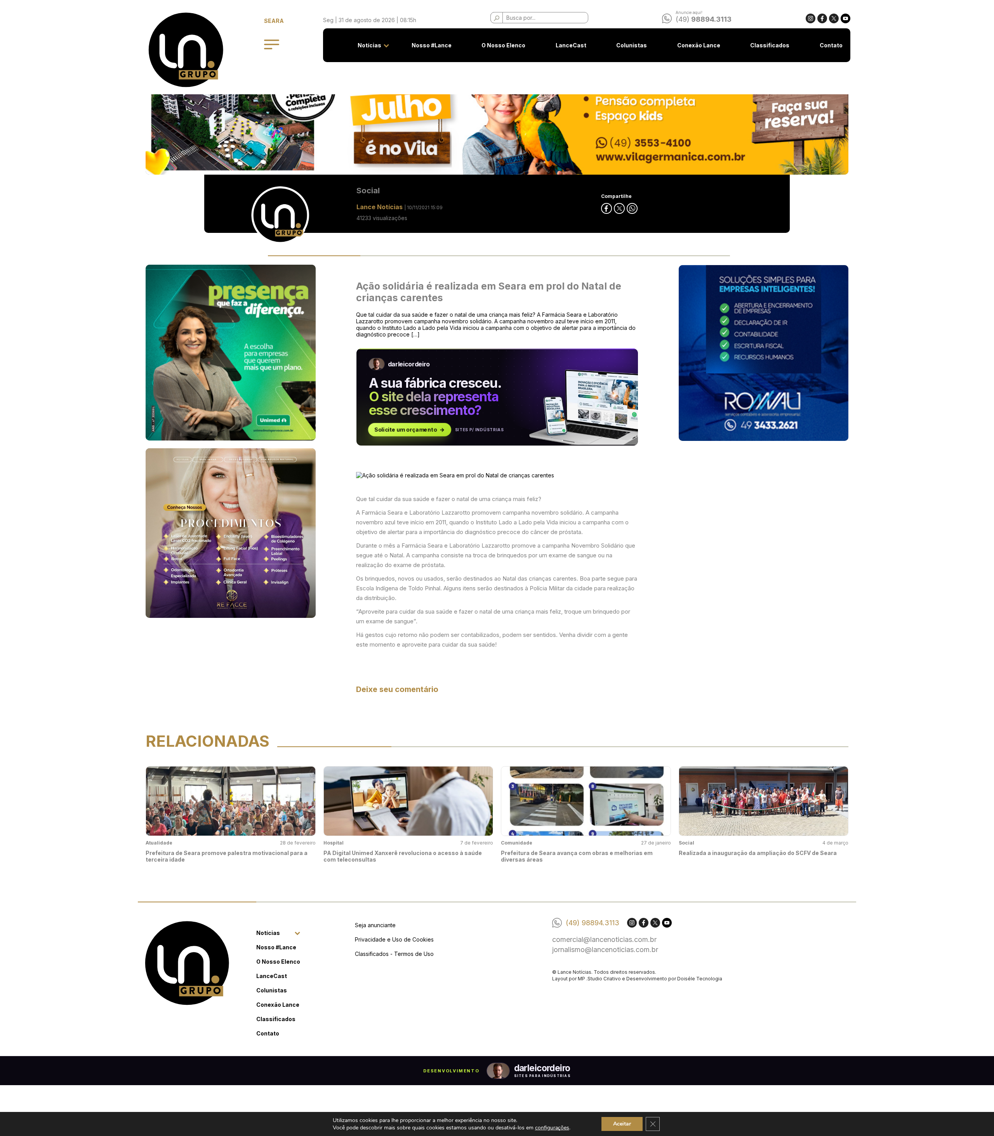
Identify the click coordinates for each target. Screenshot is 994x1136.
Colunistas (631, 45)
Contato (831, 45)
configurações (552, 1127)
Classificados (769, 45)
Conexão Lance (698, 45)
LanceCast (571, 45)
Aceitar (622, 1123)
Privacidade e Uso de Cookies (394, 939)
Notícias (369, 45)
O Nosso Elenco (503, 45)
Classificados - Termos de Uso (394, 953)
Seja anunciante (375, 925)
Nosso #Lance (432, 45)
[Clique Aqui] (497, 113)
